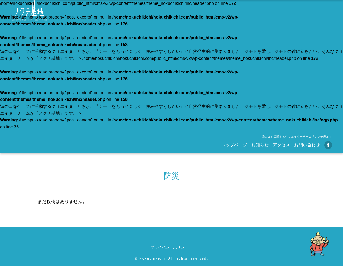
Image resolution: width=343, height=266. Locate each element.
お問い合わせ (307, 145)
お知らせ (260, 145)
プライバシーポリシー (169, 247)
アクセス (281, 145)
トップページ (234, 145)
